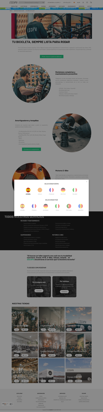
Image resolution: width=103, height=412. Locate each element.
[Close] (87, 182)
